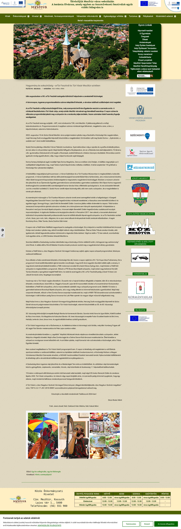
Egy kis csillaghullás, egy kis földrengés (46, 472)
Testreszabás (131, 524)
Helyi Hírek (56, 88)
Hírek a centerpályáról (43, 475)
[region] (90, 521)
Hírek (62, 88)
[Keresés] (151, 75)
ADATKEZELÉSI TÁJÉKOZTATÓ (49, 525)
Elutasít (147, 524)
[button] (21, 16)
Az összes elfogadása (166, 524)
